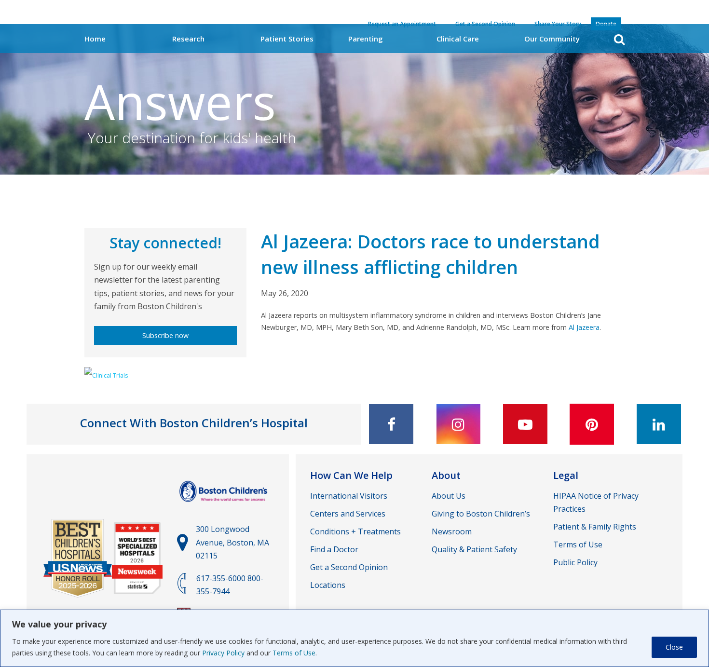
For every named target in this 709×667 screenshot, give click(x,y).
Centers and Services (347, 513)
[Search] (619, 39)
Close (674, 647)
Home (95, 38)
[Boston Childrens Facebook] (391, 424)
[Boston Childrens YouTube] (525, 424)
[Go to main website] (224, 506)
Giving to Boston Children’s (481, 513)
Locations (327, 585)
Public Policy (575, 562)
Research (188, 38)
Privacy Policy (223, 652)
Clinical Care (457, 38)
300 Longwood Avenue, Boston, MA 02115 (232, 542)
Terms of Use (294, 652)
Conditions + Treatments (355, 531)
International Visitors (348, 495)
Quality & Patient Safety (474, 549)
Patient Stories (287, 38)
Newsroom (452, 531)
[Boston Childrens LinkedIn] (659, 424)
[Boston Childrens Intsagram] (458, 424)
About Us (448, 495)
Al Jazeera (584, 327)
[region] (354, 638)
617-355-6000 (220, 578)
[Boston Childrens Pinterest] (592, 424)
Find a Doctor (334, 549)
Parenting (365, 38)
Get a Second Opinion (349, 567)
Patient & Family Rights (594, 526)
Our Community (552, 38)
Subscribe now (165, 335)
